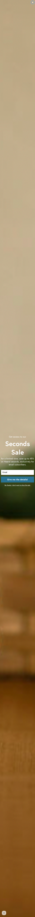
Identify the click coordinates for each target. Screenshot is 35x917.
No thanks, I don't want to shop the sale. (17, 485)
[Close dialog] (32, 2)
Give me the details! (17, 479)
